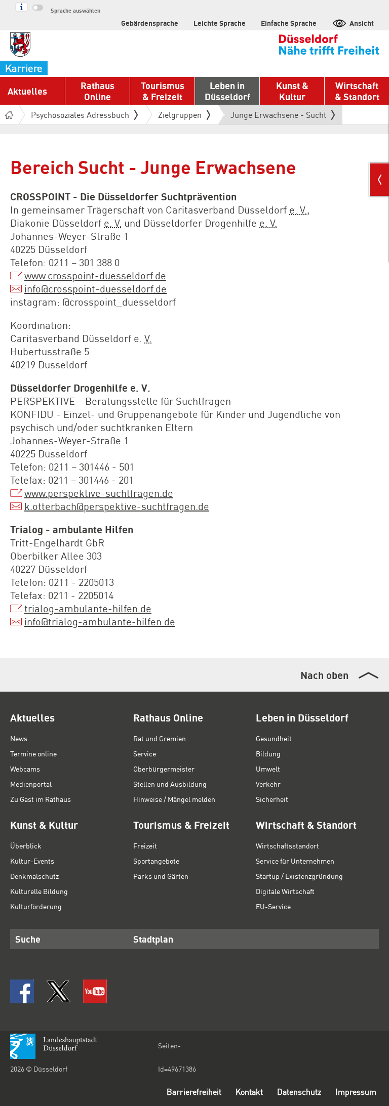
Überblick (26, 845)
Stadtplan (153, 939)
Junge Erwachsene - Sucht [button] (278, 117)
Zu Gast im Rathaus (40, 798)
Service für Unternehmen (295, 860)
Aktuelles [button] (27, 91)
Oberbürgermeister (163, 768)
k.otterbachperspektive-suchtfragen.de (116, 506)
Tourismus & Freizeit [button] (162, 90)
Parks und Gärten (160, 875)
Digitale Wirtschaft (285, 891)
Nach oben (324, 675)
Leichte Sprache (219, 22)
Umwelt (268, 768)
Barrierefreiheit (194, 1091)
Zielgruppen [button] (180, 114)
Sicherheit (272, 798)
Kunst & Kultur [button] (292, 90)
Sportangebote (156, 860)
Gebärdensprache (149, 22)
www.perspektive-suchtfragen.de (98, 492)
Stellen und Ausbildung (170, 783)
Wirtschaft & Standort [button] (357, 90)
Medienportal (31, 783)
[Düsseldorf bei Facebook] (22, 991)
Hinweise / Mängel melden (174, 798)
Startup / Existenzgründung (299, 875)
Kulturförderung (36, 906)
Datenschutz (299, 1091)
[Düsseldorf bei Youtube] (95, 991)
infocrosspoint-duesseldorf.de (95, 288)
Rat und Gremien (159, 738)
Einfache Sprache (289, 22)
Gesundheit (274, 738)
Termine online (33, 753)
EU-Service (273, 906)
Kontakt (249, 1091)
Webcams (25, 768)
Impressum (355, 1091)
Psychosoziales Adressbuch (80, 114)
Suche (28, 939)
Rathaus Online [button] (97, 90)
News (18, 738)
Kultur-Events (32, 860)
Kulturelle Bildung (39, 891)
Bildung (268, 753)
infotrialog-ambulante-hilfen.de (99, 621)
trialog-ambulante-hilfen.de (87, 608)
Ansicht (361, 22)
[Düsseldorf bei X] (58, 991)
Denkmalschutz (34, 875)
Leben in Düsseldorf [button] (227, 90)
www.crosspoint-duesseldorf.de (95, 275)
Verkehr (268, 783)
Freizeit (145, 845)
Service (144, 753)
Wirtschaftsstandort (287, 845)
